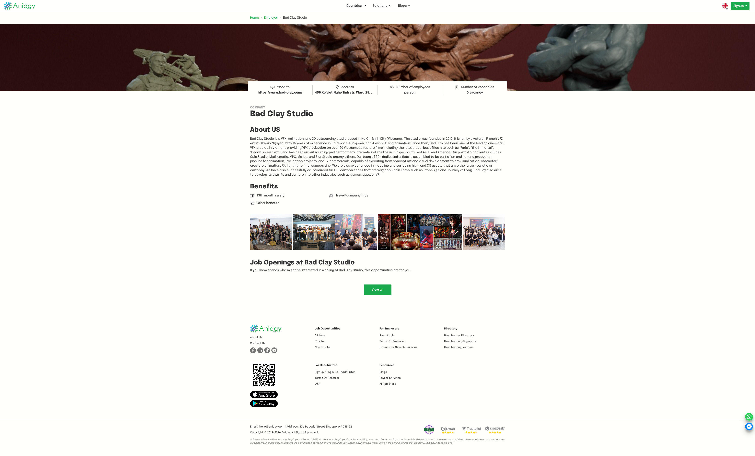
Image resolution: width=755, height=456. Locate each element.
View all (378, 289)
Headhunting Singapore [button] (460, 341)
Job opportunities (327, 328)
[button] (264, 394)
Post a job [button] (386, 335)
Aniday (286, 432)
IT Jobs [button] (319, 341)
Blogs (402, 5)
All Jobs (320, 335)
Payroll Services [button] (390, 378)
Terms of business (392, 341)
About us (256, 337)
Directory (450, 328)
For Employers (389, 328)
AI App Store (387, 384)
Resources (386, 365)
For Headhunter (326, 365)
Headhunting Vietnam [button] (458, 347)
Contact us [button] (257, 343)
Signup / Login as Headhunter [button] (335, 372)
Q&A (317, 384)
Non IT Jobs (323, 347)
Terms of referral (327, 378)
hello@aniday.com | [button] (272, 426)
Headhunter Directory (459, 335)
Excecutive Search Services (398, 347)
